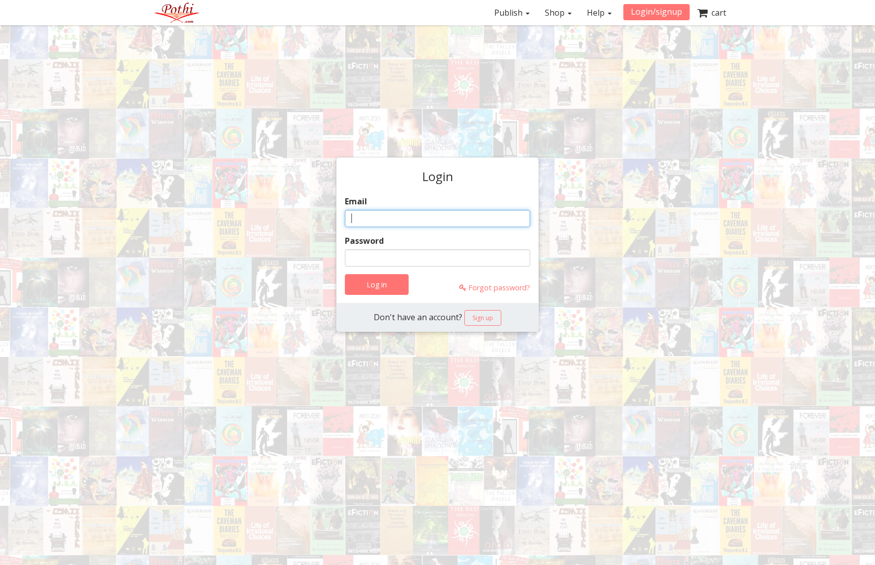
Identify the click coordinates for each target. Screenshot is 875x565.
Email (356, 201)
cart (716, 12)
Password (364, 240)
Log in (377, 284)
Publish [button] (509, 12)
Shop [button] (556, 12)
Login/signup (656, 11)
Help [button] (597, 12)
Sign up (482, 318)
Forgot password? (498, 287)
